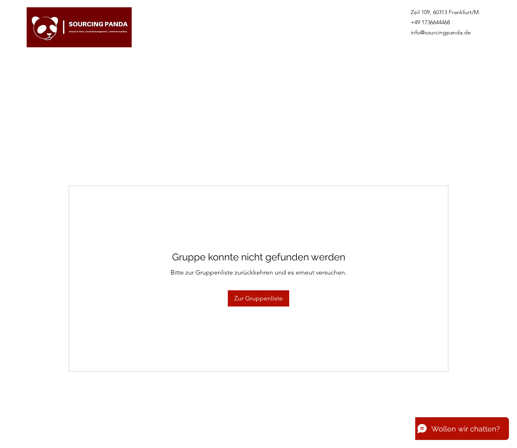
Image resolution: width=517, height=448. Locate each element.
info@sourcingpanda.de (441, 32)
